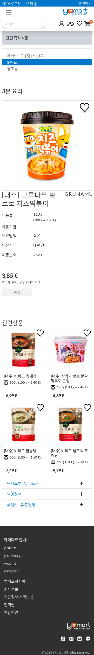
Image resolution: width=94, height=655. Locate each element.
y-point (10, 563)
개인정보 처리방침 (19, 596)
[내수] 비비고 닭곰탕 (20, 450)
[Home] (77, 10)
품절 (17, 292)
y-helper (11, 571)
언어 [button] (84, 3)
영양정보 (14, 493)
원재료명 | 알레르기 (23, 483)
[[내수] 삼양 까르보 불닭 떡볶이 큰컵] (70, 351)
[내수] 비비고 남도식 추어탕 (69, 452)
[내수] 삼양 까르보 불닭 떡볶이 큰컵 (69, 378)
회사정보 (11, 589)
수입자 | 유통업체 (21, 504)
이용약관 (11, 612)
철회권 (9, 604)
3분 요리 (14, 62)
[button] (87, 24)
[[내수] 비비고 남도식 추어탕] (70, 425)
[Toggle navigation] (8, 12)
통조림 (12, 68)
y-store (10, 547)
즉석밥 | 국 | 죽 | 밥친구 (25, 56)
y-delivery (12, 555)
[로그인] (62, 24)
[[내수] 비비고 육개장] (23, 351)
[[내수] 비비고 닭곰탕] (23, 425)
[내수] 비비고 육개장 (20, 376)
